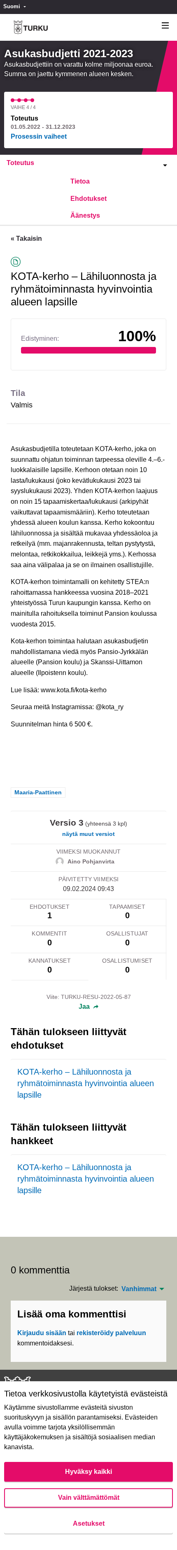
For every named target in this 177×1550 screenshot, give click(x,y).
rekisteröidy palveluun (111, 1332)
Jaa (85, 1006)
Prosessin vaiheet (39, 136)
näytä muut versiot (88, 834)
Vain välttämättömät (88, 1497)
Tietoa (80, 181)
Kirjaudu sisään (41, 1332)
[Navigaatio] (165, 25)
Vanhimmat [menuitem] (138, 1289)
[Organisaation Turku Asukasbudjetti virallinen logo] (30, 27)
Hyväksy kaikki (88, 1471)
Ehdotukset (88, 198)
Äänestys (85, 215)
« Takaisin (26, 238)
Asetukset (89, 1523)
